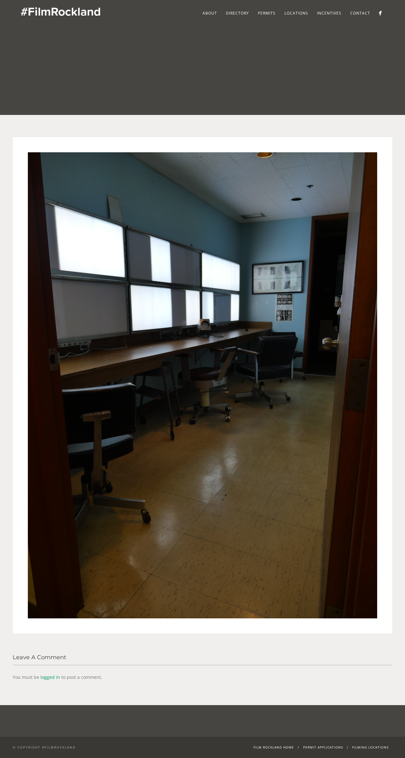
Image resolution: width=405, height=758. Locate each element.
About (209, 13)
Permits (267, 13)
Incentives (329, 13)
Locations (296, 13)
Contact (360, 13)
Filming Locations (370, 747)
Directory (237, 13)
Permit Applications (323, 747)
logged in (50, 677)
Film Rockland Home (273, 747)
